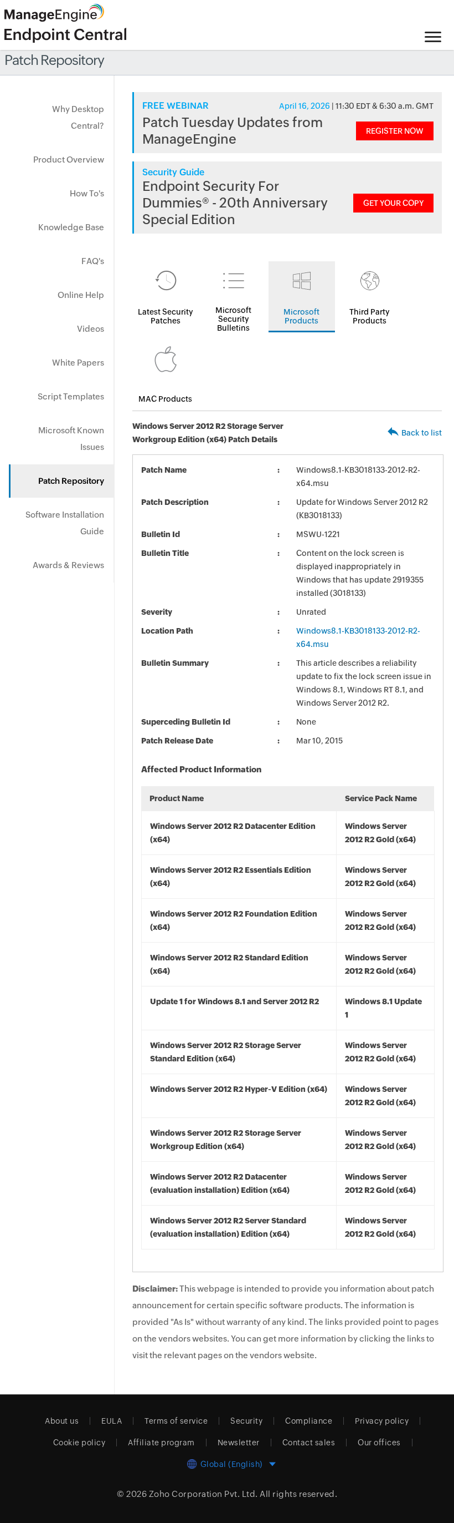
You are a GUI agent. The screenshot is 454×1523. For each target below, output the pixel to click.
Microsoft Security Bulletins (233, 319)
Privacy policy (382, 1421)
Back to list (421, 432)
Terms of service (176, 1421)
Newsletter (239, 1442)
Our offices (379, 1442)
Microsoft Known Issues (71, 439)
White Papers (78, 362)
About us (62, 1421)
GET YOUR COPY (393, 203)
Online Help (81, 295)
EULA (111, 1421)
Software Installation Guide (64, 523)
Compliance (308, 1421)
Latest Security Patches (165, 316)
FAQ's (92, 261)
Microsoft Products (301, 316)
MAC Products (165, 398)
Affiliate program (161, 1442)
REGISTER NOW (395, 131)
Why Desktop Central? (78, 117)
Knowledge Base (71, 227)
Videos (90, 328)
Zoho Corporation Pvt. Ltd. (203, 1494)
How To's (87, 193)
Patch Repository (71, 480)
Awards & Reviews (68, 565)
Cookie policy (79, 1442)
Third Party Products (369, 316)
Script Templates (71, 396)
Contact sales (309, 1442)
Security (246, 1421)
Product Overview (68, 159)
